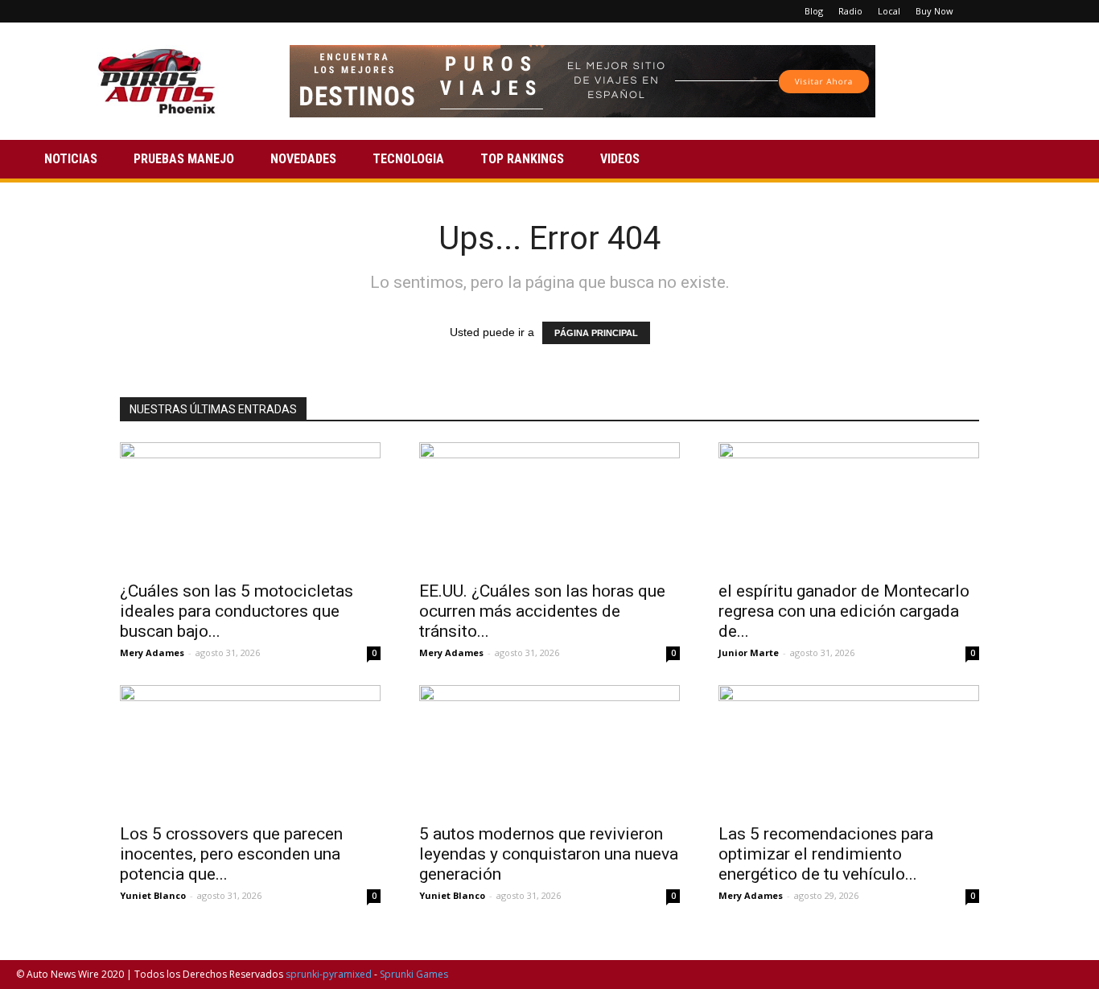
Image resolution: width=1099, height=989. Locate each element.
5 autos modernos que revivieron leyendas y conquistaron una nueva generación (548, 854)
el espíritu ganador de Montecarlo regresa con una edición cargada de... (843, 611)
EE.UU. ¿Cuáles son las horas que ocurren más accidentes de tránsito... (542, 611)
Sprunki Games (414, 974)
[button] (1063, 160)
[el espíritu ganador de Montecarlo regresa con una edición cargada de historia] (848, 506)
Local (889, 11)
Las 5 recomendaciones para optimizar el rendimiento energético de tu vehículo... (825, 854)
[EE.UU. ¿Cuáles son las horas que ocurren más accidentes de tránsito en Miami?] (549, 506)
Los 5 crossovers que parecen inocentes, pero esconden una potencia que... (231, 854)
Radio (850, 11)
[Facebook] (991, 11)
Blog (814, 11)
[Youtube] (1071, 11)
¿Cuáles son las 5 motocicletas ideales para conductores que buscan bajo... (236, 611)
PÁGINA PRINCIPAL (596, 333)
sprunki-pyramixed (329, 974)
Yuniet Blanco (153, 895)
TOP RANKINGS (522, 158)
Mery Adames (152, 652)
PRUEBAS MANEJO (184, 158)
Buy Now (934, 11)
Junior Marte (748, 652)
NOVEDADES (303, 158)
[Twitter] (1044, 11)
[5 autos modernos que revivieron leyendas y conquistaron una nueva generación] (549, 749)
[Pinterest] (1018, 11)
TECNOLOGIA (408, 158)
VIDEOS (620, 158)
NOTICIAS (70, 158)
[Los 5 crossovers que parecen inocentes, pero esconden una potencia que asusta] (250, 749)
